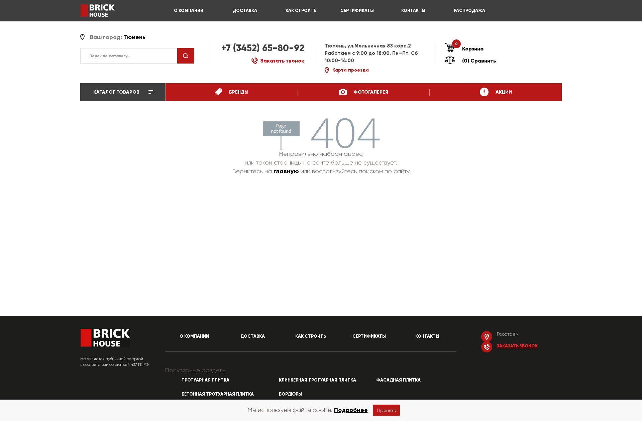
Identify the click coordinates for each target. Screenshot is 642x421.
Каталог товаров (117, 92)
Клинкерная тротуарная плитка (317, 380)
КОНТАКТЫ (413, 10)
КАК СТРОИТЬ (301, 10)
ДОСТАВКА (245, 10)
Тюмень (134, 37)
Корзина (469, 48)
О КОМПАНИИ (188, 10)
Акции (503, 92)
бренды (238, 92)
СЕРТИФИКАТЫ (357, 10)
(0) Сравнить (479, 61)
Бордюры (290, 394)
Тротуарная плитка (205, 380)
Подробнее (351, 410)
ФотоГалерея (370, 92)
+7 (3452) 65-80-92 (262, 48)
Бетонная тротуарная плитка (218, 394)
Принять (386, 410)
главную (286, 171)
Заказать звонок (517, 346)
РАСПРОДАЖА (469, 10)
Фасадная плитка (398, 380)
